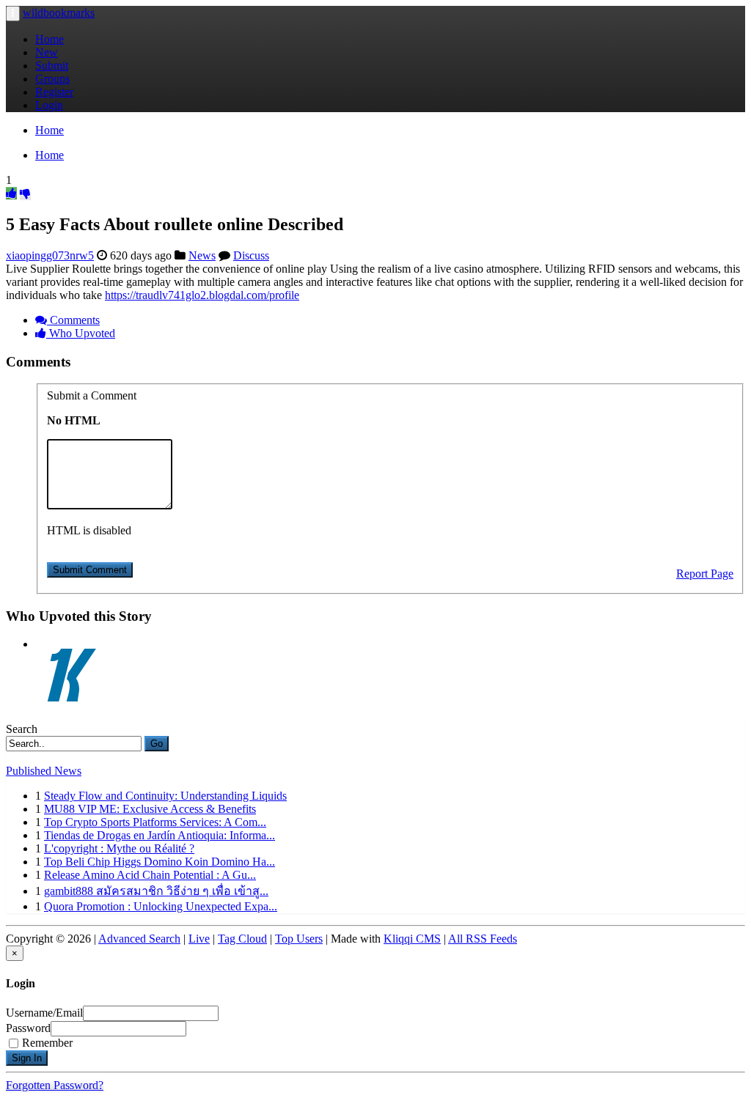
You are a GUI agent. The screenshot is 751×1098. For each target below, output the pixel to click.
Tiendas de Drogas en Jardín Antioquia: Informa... (159, 835)
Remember (47, 1042)
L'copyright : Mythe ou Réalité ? (119, 848)
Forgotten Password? (54, 1085)
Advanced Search (139, 938)
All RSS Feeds (482, 938)
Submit (51, 65)
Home (49, 39)
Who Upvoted (80, 333)
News (202, 255)
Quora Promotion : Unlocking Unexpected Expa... (160, 906)
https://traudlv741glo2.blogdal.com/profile (202, 295)
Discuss (251, 255)
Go (156, 743)
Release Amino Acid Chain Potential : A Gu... (150, 875)
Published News (43, 770)
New (46, 52)
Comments (73, 320)
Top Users (299, 938)
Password (28, 1028)
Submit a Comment (91, 395)
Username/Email (44, 1012)
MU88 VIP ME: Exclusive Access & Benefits (150, 809)
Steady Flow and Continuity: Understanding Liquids (165, 795)
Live (199, 938)
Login (49, 105)
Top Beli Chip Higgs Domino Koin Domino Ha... (159, 861)
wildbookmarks (59, 13)
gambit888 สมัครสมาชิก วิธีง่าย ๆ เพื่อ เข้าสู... (156, 891)
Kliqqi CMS (412, 938)
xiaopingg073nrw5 (50, 255)
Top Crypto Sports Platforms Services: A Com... (155, 822)
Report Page (704, 573)
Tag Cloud (242, 938)
